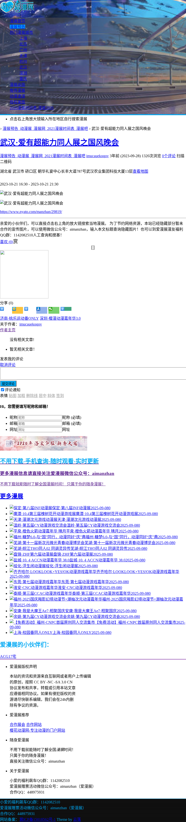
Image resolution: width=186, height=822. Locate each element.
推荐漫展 (17, 90)
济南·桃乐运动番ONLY (19, 318)
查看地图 (140, 171)
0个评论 (169, 156)
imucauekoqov (97, 156)
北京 (23, 44)
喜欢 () (6, 242)
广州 (23, 50)
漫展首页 (17, 21)
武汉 (23, 67)
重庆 (23, 79)
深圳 (23, 73)
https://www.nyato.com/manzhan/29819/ (31, 212)
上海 (23, 38)
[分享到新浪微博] (5, 310)
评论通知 (12, 390)
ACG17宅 (8, 656)
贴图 (12, 396)
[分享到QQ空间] (17, 310)
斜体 (51, 396)
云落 (77, 819)
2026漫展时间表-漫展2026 (32, 108)
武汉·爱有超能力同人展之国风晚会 (59, 142)
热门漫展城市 (21, 32)
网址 (13, 429)
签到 (60, 396)
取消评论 (8, 365)
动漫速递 (17, 96)
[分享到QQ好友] (29, 310)
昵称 (13, 417)
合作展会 (17, 725)
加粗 (21, 396)
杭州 (23, 61)
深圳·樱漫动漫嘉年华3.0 (60, 318)
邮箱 (13, 423)
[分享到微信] (53, 310)
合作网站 (34, 725)
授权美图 (17, 102)
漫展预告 (17, 27)
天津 (23, 56)
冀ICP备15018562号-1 (37, 819)
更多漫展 (11, 496)
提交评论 (8, 384)
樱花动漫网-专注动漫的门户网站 (37, 730)
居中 (42, 396)
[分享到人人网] (41, 310)
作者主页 (8, 330)
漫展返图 (17, 85)
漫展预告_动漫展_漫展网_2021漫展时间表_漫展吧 (45, 129)
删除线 (32, 396)
